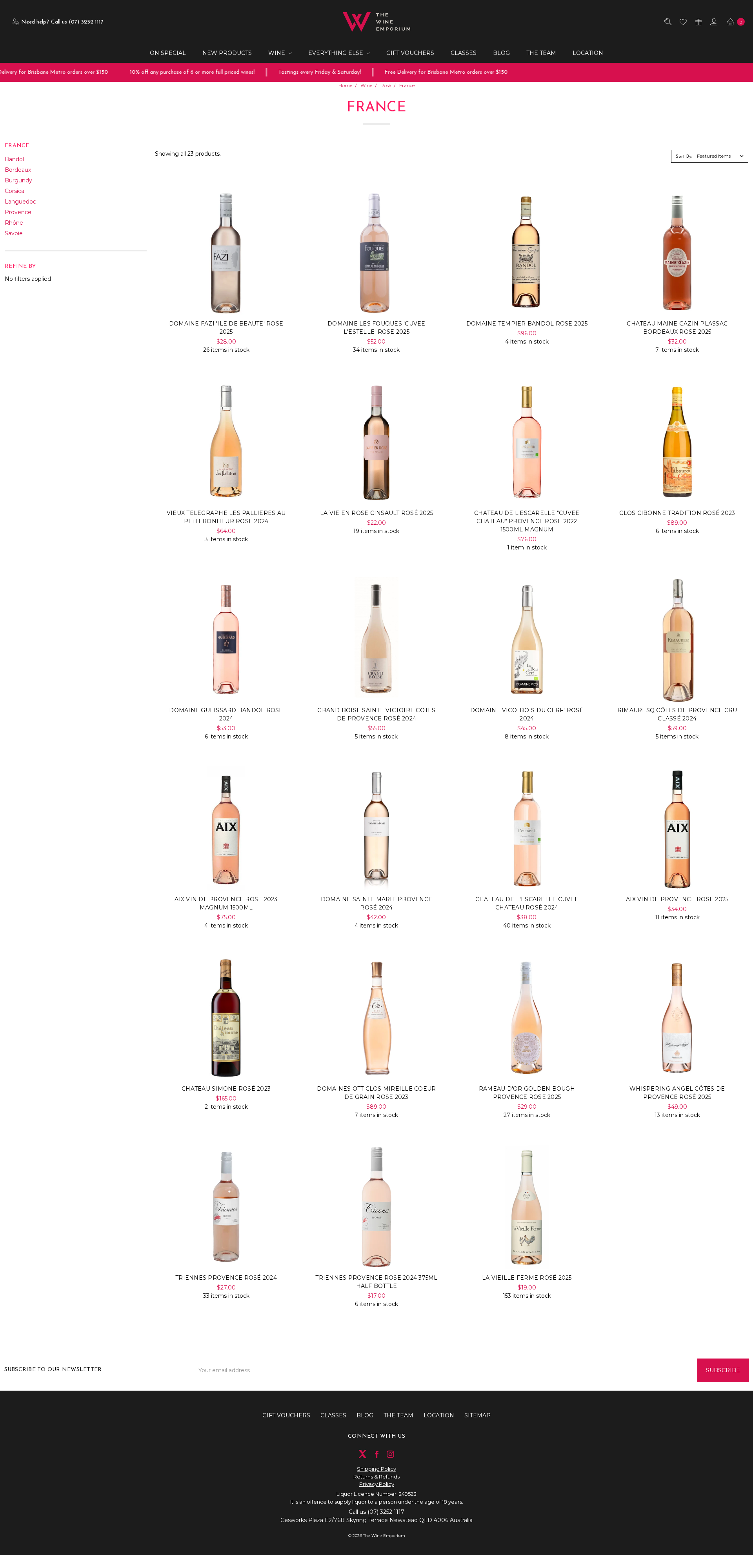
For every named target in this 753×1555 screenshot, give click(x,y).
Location (588, 52)
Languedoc (20, 201)
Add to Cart (226, 298)
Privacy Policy (376, 1484)
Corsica (14, 191)
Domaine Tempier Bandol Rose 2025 (526, 323)
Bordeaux (18, 169)
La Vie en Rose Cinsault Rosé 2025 (376, 513)
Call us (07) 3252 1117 (376, 1511)
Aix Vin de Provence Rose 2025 (677, 899)
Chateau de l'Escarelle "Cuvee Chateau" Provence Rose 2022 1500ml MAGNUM (526, 521)
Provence (18, 212)
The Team (541, 52)
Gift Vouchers (410, 52)
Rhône (14, 222)
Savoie (14, 233)
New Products (227, 52)
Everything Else (336, 52)
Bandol (14, 159)
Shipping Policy (376, 1469)
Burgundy (18, 180)
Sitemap (477, 1415)
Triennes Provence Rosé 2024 (226, 1277)
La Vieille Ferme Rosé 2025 (527, 1277)
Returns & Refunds (376, 1476)
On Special (168, 52)
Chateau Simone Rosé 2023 (226, 1088)
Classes (464, 52)
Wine (277, 52)
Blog (501, 52)
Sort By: (684, 156)
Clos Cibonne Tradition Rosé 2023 (677, 513)
